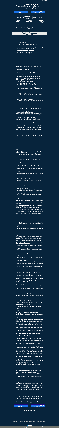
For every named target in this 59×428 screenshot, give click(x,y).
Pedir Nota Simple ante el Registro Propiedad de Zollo (22, 54)
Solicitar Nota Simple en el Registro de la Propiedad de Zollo (29, 8)
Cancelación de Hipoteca (19, 57)
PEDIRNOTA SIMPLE (20, 12)
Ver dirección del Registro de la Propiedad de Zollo (29, 7)
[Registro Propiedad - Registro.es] (15, 0)
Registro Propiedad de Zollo (29, 4)
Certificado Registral (19, 56)
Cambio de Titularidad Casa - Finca (20, 58)
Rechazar (42, 426)
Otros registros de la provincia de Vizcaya (29, 410)
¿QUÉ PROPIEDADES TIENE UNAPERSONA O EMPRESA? (38, 12)
